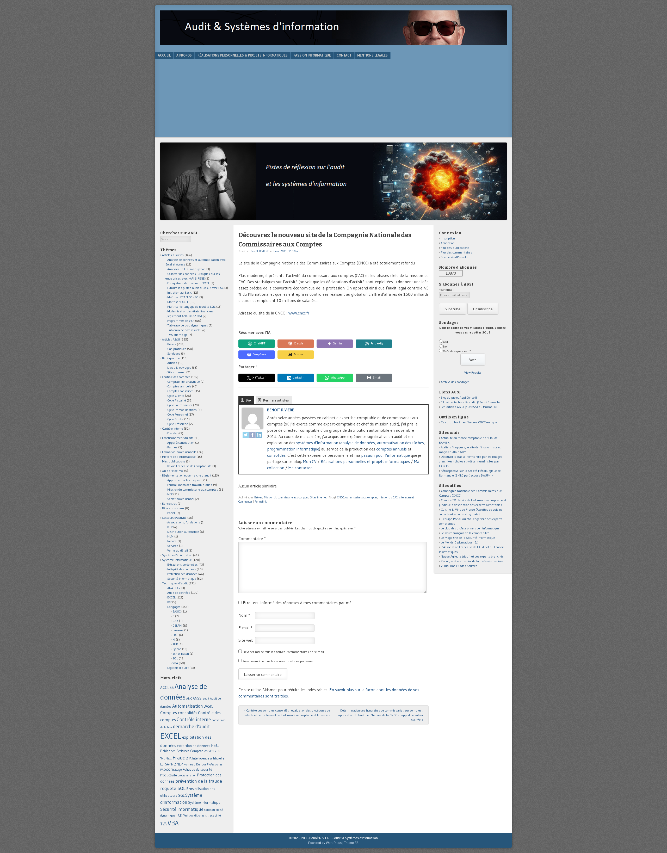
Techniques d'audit (175, 583)
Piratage (176, 769)
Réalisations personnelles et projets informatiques (365, 461)
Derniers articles (276, 400)
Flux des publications (455, 248)
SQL (175, 658)
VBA (175, 663)
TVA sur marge (177, 335)
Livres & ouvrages (179, 367)
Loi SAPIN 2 (168, 764)
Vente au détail (177, 550)
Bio (248, 400)
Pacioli (171, 513)
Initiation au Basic (179, 292)
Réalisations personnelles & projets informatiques (242, 55)
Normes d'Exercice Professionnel (203, 764)
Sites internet (318, 497)
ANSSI (197, 698)
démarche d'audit (191, 727)
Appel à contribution (180, 442)
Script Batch (180, 654)
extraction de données (193, 746)
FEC (215, 745)
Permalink (261, 501)
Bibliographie (171, 358)
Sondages (173, 353)
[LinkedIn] (259, 436)
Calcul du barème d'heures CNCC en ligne (469, 422)
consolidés (276, 455)
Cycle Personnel (177, 414)
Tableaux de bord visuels (184, 330)
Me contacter (300, 467)
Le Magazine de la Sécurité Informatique (468, 538)
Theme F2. (351, 843)
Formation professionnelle (179, 452)
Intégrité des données (181, 569)
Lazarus (177, 630)
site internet (406, 497)
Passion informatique (312, 55)
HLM (170, 536)
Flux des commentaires (456, 252)
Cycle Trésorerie (177, 424)
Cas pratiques (176, 349)
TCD (179, 815)
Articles (172, 363)
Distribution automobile (183, 532)
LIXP (175, 635)
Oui (445, 342)
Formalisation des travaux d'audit (189, 485)
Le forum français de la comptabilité (465, 533)
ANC (189, 698)
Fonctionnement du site (178, 438)
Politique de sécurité (197, 769)
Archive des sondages (455, 382)
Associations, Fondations (183, 522)
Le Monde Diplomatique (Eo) (459, 542)
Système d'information (177, 555)
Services (172, 546)
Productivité (168, 775)
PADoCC (165, 769)
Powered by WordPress (325, 843)
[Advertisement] (333, 98)
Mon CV (310, 461)
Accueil (164, 55)
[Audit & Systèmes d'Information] (333, 43)
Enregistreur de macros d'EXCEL (188, 283)
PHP (175, 644)
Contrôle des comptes (176, 377)
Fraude (172, 433)
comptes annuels (391, 449)
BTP (169, 527)
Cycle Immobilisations (182, 410)
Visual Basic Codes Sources (459, 566)
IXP (169, 602)
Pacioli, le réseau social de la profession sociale (472, 561)
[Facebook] (252, 436)
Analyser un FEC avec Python (186, 269)
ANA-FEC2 (174, 588)
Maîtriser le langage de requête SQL (191, 306)
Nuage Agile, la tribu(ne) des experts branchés (472, 556)
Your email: (446, 290)
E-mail (245, 627)
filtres (212, 751)
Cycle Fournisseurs (179, 405)
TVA (163, 823)
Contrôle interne (172, 428)
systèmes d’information (317, 442)
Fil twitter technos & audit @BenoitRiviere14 (470, 402)
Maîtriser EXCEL (178, 302)
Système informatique (177, 560)
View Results (472, 372)
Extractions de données (182, 564)
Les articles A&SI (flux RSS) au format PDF (469, 407)
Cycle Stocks (175, 419)
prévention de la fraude (198, 781)
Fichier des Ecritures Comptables (184, 751)
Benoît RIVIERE (259, 251)
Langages (174, 607)
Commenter (245, 501)
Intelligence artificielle (208, 758)
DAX (175, 621)
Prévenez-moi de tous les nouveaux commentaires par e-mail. (284, 652)
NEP (169, 494)
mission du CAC (388, 497)
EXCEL (171, 597)
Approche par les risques (184, 480)
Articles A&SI (171, 339)
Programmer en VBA (180, 321)
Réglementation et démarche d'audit (186, 475)
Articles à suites (173, 255)
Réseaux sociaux (173, 508)
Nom (244, 615)
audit (206, 698)
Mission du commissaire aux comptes (286, 497)
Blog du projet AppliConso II (459, 397)
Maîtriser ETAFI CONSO (183, 297)
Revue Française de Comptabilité (189, 466)
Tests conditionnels (195, 815)
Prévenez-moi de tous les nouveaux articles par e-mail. (279, 661)
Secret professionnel (180, 499)
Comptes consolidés (180, 391)
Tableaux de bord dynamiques (187, 325)
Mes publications (173, 461)
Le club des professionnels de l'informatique (470, 528)
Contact (344, 55)
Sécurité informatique (181, 578)
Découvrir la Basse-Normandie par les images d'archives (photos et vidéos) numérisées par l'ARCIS (470, 461)
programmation (187, 775)
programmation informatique (293, 449)
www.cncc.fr (298, 313)
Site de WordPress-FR (454, 257)
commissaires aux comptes (361, 497)
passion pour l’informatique (385, 455)
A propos (184, 55)
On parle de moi (172, 471)
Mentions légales (372, 55)
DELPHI (177, 625)
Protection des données (182, 574)
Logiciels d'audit (178, 668)
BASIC (176, 611)
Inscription (448, 238)
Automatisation (187, 706)
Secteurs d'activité (174, 518)
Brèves (258, 497)
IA (190, 758)
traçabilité (214, 815)
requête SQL (173, 788)
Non (445, 346)
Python (176, 649)
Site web (246, 640)
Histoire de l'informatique (179, 457)
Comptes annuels (179, 386)
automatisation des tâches (400, 442)
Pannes (172, 447)
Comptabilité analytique (183, 382)
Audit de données (178, 593)
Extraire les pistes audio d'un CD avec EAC (195, 288)
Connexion (447, 243)
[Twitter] (246, 436)
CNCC (340, 497)
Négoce (172, 541)
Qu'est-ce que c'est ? (457, 351)
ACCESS (167, 687)
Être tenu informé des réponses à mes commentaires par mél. (298, 602)
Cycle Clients (175, 396)
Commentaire (252, 538)
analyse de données (357, 442)
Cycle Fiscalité (176, 400)
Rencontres (169, 503)
